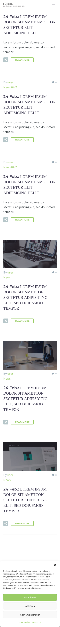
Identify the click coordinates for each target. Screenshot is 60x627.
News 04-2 (10, 87)
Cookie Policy (25, 622)
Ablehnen (30, 605)
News (7, 277)
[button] (55, 564)
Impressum (36, 622)
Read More (22, 59)
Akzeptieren (30, 597)
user (10, 82)
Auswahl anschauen (30, 614)
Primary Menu (54, 5)
